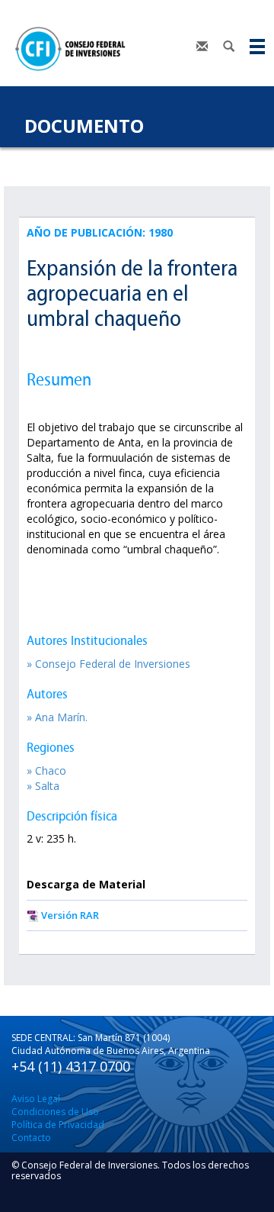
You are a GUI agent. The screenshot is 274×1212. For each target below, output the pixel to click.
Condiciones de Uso (55, 1111)
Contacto (31, 1137)
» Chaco (46, 770)
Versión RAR (70, 915)
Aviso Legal (35, 1098)
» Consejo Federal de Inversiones (108, 663)
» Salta (43, 785)
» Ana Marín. (57, 717)
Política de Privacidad (57, 1124)
